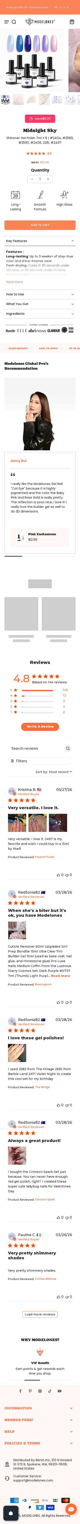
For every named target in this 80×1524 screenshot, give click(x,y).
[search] (14, 21)
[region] (39, 691)
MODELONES (31, 1515)
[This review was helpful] (58, 875)
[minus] (32, 179)
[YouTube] (59, 1391)
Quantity (40, 170)
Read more (14, 282)
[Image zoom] (32, 60)
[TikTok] (50, 1391)
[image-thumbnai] (5, 99)
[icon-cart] (71, 21)
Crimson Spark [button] (45, 1199)
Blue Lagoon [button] (43, 984)
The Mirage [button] (42, 1087)
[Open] (10, 1513)
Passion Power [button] (44, 857)
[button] (40, 225)
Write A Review (40, 726)
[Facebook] (20, 1391)
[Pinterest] (30, 1391)
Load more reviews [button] (40, 1314)
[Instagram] (40, 1391)
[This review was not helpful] (66, 875)
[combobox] (54, 772)
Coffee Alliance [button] (45, 1279)
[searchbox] (36, 748)
